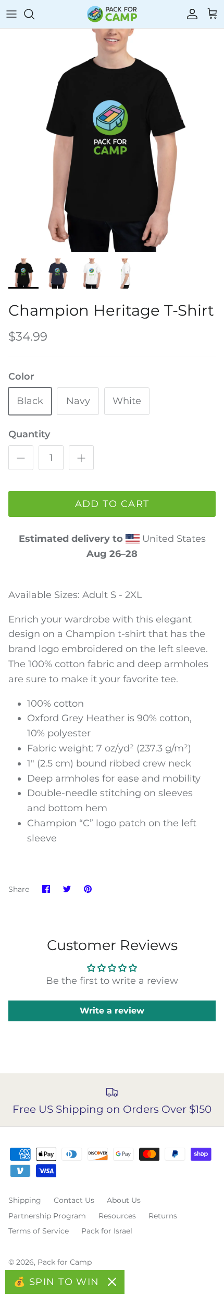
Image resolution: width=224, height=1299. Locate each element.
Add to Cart (112, 504)
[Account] (189, 14)
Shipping (24, 1200)
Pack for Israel (106, 1231)
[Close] (112, 1282)
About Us (124, 1200)
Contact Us (74, 1200)
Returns (162, 1215)
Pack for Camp (65, 1262)
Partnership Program (47, 1215)
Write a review (112, 1011)
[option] (112, 140)
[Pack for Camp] (112, 14)
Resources (117, 1215)
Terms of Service (38, 1231)
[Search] (34, 14)
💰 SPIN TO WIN (56, 1282)
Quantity (29, 434)
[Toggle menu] (11, 14)
